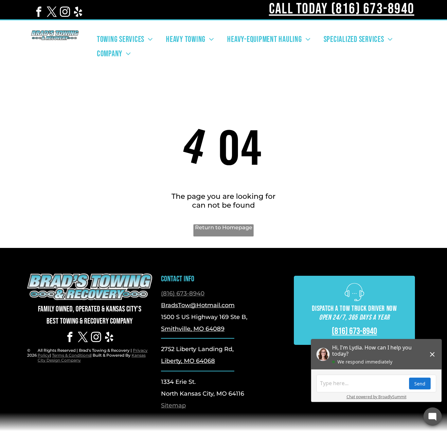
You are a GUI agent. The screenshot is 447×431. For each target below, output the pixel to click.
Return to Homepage (223, 227)
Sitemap (173, 405)
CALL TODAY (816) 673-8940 (341, 9)
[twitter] (52, 12)
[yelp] (78, 12)
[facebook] (39, 12)
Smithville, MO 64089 (192, 328)
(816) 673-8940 (183, 293)
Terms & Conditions (71, 355)
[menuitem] (124, 39)
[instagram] (65, 12)
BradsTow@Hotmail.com (198, 305)
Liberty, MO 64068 (188, 361)
